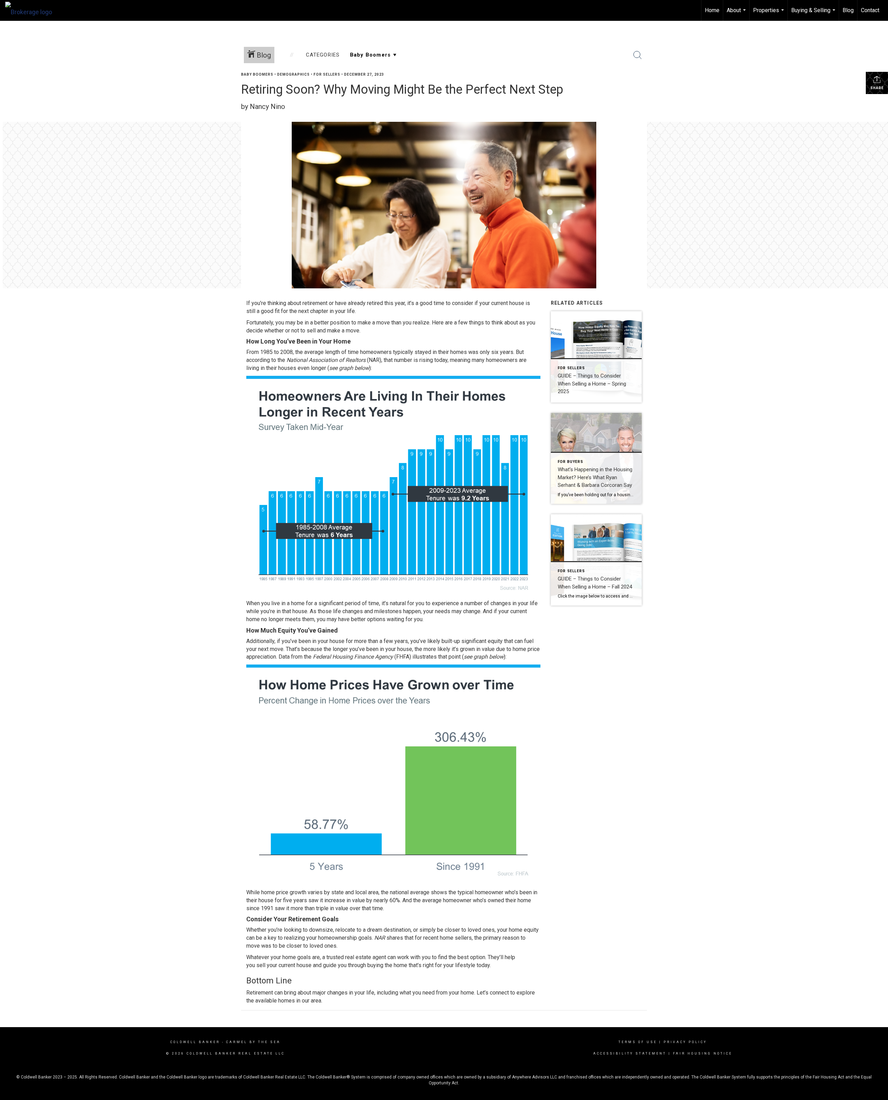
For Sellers (327, 74)
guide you (335, 965)
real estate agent (365, 957)
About (737, 14)
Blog (848, 10)
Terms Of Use (637, 1042)
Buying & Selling (814, 14)
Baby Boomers (257, 74)
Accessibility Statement (629, 1053)
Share (877, 88)
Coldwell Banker (195, 1042)
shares (394, 937)
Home (712, 10)
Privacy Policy (685, 1042)
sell (260, 965)
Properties (769, 14)
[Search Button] (637, 55)
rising (426, 360)
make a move (374, 322)
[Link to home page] (32, 10)
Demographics (293, 74)
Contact (870, 10)
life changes (348, 611)
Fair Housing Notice (702, 1053)
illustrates (424, 656)
